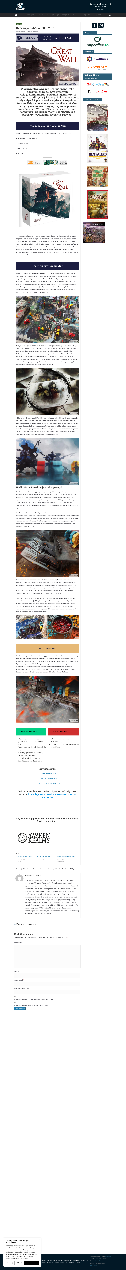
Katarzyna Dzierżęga (32, 31)
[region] (22, 1252)
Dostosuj (10, 1263)
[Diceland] (16, 15)
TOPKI (73, 15)
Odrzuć (19, 1263)
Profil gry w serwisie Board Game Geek (47, 783)
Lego (79, 15)
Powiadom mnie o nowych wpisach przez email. (31, 1005)
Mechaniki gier (43, 15)
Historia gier (55, 15)
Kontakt (98, 15)
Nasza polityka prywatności (19, 1258)
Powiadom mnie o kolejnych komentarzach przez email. (34, 999)
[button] (35, 15)
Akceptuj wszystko (31, 1263)
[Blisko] (39, 1239)
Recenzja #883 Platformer (43, 856)
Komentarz (18, 942)
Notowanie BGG (68, 1260)
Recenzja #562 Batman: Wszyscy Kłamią (30, 869)
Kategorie (30, 15)
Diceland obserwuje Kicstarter (80, 1260)
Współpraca (88, 15)
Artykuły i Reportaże (58, 1260)
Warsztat (65, 15)
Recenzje (19, 24)
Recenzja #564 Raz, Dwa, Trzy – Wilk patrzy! (63, 869)
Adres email (19, 980)
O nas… (22, 15)
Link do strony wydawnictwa (47, 778)
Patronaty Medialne (47, 1260)
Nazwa (17, 971)
